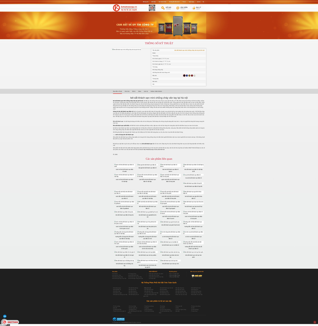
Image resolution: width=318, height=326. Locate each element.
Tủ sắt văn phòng (149, 306)
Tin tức (184, 1)
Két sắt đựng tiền (148, 289)
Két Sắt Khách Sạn (133, 275)
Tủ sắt (192, 308)
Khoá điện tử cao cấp (196, 294)
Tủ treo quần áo (133, 308)
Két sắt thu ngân (117, 293)
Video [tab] (139, 91)
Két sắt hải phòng (133, 288)
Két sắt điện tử (117, 289)
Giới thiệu (153, 1)
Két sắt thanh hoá (195, 288)
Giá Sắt (177, 311)
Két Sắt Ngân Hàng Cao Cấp (136, 278)
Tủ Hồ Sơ (115, 273)
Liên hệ (198, 1)
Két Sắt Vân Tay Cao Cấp (135, 277)
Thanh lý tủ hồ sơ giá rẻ (119, 311)
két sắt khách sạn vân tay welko (147, 255)
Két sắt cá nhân (164, 291)
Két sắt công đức (133, 293)
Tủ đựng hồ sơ (132, 309)
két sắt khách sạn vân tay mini (170, 263)
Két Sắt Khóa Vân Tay (181, 293)
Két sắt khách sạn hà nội (166, 288)
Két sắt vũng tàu (180, 288)
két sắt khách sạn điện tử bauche (124, 215)
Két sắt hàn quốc (180, 289)
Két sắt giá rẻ (194, 289)
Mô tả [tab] (133, 91)
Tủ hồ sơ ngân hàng (181, 309)
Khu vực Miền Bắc (174, 273)
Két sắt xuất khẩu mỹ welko (156, 273)
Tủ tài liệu (162, 306)
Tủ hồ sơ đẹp (116, 306)
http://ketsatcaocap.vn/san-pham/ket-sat (154, 149)
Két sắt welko (163, 289)
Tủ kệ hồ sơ (194, 311)
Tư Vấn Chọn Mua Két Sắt (151, 293)
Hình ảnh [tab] (127, 91)
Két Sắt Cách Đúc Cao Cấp (119, 278)
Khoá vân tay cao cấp (181, 294)
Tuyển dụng (191, 1)
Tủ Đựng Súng (132, 273)
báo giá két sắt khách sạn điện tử (147, 168)
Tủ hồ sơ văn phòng (165, 309)
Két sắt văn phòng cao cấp (120, 294)
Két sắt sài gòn (117, 288)
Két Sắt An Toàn (117, 275)
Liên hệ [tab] (146, 91)
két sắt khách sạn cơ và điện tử (170, 245)
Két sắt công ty (133, 291)
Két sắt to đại (116, 291)
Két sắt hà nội (132, 289)
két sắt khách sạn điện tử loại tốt (193, 186)
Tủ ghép (146, 308)
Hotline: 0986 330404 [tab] (156, 91)
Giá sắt (115, 308)
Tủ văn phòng (194, 309)
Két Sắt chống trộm (165, 294)
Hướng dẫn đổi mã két (174, 1)
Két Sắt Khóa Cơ (164, 293)
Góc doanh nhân (162, 1)
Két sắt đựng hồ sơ (134, 294)
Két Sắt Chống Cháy (118, 277)
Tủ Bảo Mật (152, 278)
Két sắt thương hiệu (181, 291)
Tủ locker (162, 308)
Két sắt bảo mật (148, 291)
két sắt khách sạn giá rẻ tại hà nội (170, 225)
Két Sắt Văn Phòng (154, 275)
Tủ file (177, 308)
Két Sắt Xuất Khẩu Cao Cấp (156, 277)
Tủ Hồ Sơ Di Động (149, 311)
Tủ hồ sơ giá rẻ (148, 309)
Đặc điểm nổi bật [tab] (117, 91)
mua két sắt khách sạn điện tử (193, 178)
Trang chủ (146, 1)
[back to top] (314, 322)
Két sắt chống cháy (196, 291)
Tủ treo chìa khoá (195, 306)
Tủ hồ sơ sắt (179, 306)
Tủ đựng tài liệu (117, 309)
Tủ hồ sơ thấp (132, 306)
